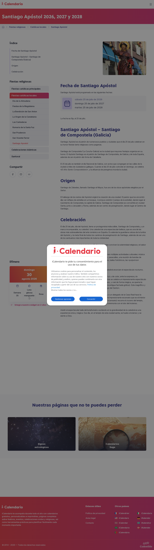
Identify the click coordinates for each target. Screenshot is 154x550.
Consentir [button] (91, 299)
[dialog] (77, 275)
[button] (77, 290)
